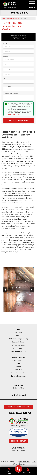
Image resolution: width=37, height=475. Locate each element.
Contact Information (18, 376)
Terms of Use (11, 114)
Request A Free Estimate (18, 407)
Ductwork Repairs (18, 342)
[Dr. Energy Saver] (18, 469)
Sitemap (21, 464)
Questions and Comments (10, 93)
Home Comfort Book (19, 373)
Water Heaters (18, 348)
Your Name (6, 43)
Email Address (7, 86)
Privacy (18, 114)
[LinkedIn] (23, 395)
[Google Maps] (25, 395)
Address (5, 56)
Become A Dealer (18, 441)
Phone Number (7, 78)
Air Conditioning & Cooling (18, 339)
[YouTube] (11, 395)
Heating (18, 336)
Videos (18, 366)
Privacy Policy (25, 462)
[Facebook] (14, 395)
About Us (18, 370)
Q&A (18, 379)
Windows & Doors (18, 345)
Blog (18, 363)
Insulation (18, 332)
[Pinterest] (17, 395)
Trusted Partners (18, 360)
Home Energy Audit (18, 351)
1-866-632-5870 (18, 12)
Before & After (18, 388)
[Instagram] (20, 395)
